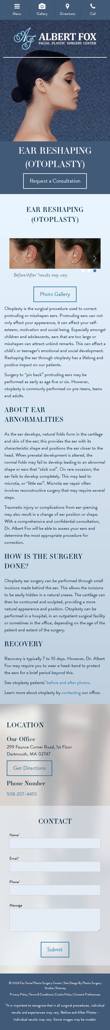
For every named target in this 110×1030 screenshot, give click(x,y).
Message (15, 905)
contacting (71, 692)
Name (14, 835)
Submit (55, 949)
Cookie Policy (63, 994)
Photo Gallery (55, 294)
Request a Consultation (55, 180)
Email (14, 858)
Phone (14, 882)
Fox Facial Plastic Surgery (55, 38)
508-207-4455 (22, 794)
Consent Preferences (87, 994)
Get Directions (29, 768)
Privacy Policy (19, 994)
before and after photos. (69, 682)
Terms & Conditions (41, 994)
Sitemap (60, 988)
